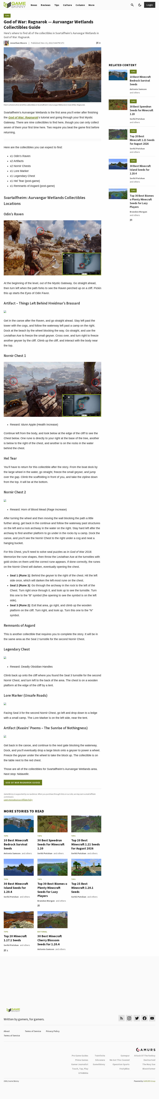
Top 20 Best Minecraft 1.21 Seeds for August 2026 (85, 844)
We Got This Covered (119, 1060)
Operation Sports (121, 1064)
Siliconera (100, 1060)
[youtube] (152, 1018)
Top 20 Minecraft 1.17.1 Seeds (15, 938)
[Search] (132, 5)
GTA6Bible (83, 1073)
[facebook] (144, 1018)
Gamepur (125, 1055)
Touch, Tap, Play (80, 1068)
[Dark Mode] (140, 5)
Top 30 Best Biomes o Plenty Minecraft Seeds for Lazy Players (52, 890)
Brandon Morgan (46, 900)
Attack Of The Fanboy (144, 1055)
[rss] (121, 1018)
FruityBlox (124, 1068)
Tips (56, 5)
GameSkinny (99, 1064)
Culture (67, 5)
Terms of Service (33, 1031)
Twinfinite (100, 1055)
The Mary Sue (148, 1064)
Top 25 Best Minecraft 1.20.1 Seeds (82, 888)
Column (80, 5)
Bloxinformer (149, 1068)
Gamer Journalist (79, 1064)
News (34, 5)
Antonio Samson (12, 853)
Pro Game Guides (80, 1055)
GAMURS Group (149, 1081)
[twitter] (137, 1018)
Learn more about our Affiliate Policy (18, 799)
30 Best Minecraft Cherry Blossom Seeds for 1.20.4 (49, 940)
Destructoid (149, 1060)
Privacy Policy (52, 1031)
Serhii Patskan (44, 853)
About (7, 1031)
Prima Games (81, 1060)
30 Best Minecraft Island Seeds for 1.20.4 (16, 888)
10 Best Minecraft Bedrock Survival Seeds (16, 844)
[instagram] (129, 1018)
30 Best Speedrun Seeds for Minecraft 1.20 (50, 844)
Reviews (45, 5)
